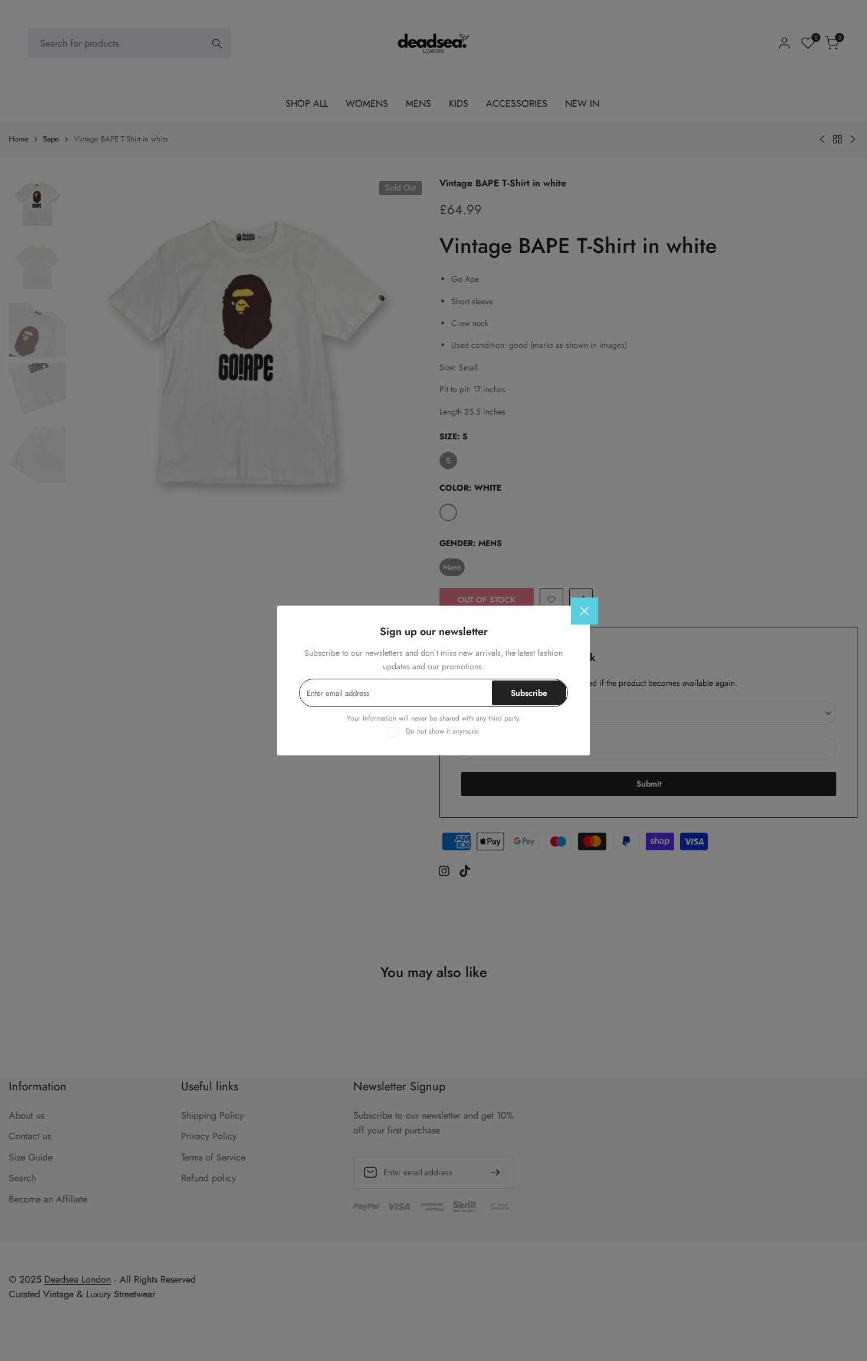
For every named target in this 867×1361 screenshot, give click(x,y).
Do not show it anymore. (443, 731)
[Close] (584, 611)
